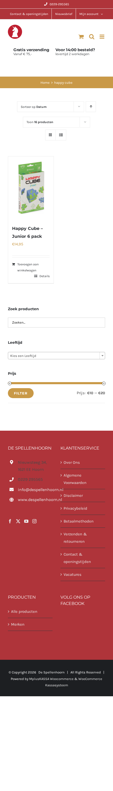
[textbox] (56, 356)
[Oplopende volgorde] (91, 106)
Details (44, 276)
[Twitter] (18, 521)
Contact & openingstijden (77, 558)
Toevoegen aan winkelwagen (28, 267)
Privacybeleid (75, 508)
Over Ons (72, 462)
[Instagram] (34, 521)
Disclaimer (73, 495)
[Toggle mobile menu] (102, 36)
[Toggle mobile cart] (81, 36)
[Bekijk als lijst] (61, 135)
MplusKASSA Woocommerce (51, 679)
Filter (21, 393)
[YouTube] (26, 521)
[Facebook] (10, 521)
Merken (17, 624)
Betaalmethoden (79, 521)
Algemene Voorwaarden (75, 479)
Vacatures (72, 574)
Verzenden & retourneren (75, 538)
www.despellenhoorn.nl (35, 499)
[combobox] (56, 355)
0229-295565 (59, 4)
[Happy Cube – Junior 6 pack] (31, 187)
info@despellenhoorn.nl (35, 489)
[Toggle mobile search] (91, 36)
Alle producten (24, 611)
